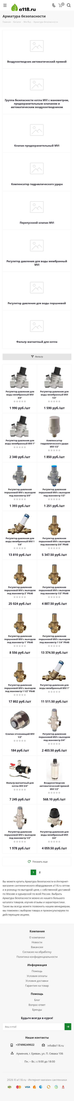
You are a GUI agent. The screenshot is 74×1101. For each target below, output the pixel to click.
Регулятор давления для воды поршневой (37, 303)
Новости (37, 942)
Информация (37, 965)
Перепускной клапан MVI (37, 222)
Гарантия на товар (37, 985)
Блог (37, 1000)
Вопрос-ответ (37, 1004)
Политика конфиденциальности (37, 956)
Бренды (37, 1009)
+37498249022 (25, 1044)
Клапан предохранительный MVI (36, 145)
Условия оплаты (37, 976)
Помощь (37, 971)
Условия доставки (37, 980)
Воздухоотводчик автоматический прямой (37, 61)
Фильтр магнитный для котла (36, 341)
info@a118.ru (55, 1045)
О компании (37, 937)
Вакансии (37, 947)
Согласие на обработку (37, 952)
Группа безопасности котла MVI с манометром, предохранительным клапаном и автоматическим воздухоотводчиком (37, 103)
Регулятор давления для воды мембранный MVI (37, 262)
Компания (37, 931)
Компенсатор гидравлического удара (37, 184)
